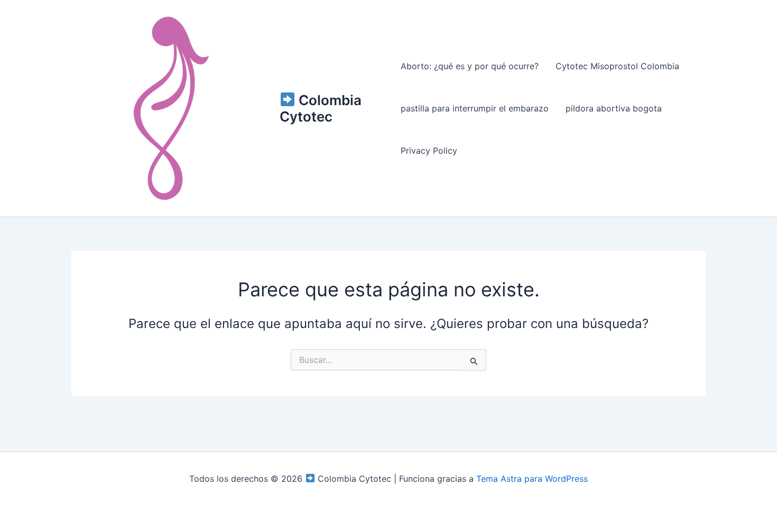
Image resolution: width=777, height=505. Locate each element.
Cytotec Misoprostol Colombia (617, 66)
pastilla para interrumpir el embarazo (475, 108)
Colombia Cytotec (321, 108)
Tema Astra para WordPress (532, 478)
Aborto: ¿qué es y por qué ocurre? (470, 66)
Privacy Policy (429, 150)
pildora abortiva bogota (614, 108)
